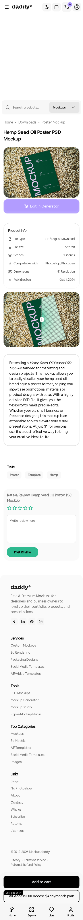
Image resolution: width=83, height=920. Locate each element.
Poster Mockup (53, 122)
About (15, 795)
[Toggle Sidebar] (6, 7)
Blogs (15, 781)
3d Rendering (20, 652)
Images (16, 762)
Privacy (15, 860)
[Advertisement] (41, 56)
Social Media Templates (27, 666)
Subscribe (18, 816)
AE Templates (21, 748)
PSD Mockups (20, 693)
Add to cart (41, 882)
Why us (16, 809)
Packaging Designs (24, 659)
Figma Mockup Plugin (26, 714)
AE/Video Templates (26, 673)
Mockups (17, 733)
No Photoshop (21, 788)
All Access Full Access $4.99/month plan (40, 894)
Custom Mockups (23, 645)
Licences (17, 830)
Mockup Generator (25, 700)
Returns (16, 823)
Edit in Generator (44, 206)
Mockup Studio (21, 707)
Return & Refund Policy (26, 865)
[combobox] (64, 107)
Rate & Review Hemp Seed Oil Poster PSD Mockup (39, 498)
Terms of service (35, 860)
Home (8, 122)
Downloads (27, 122)
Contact (17, 802)
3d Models (18, 741)
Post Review (22, 552)
